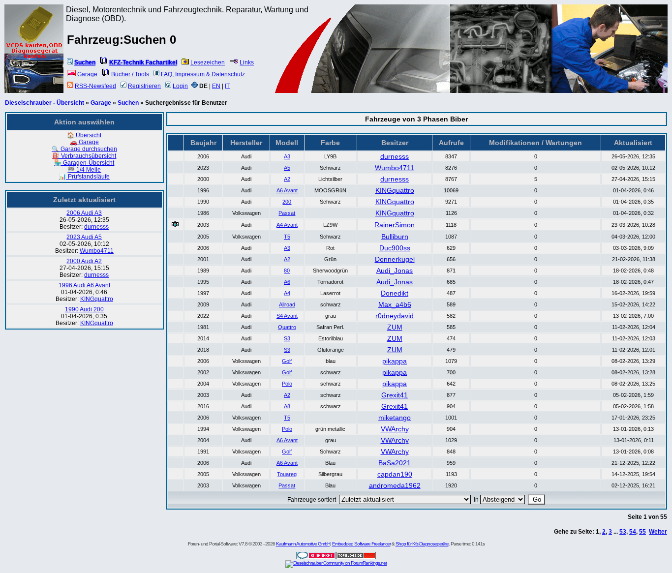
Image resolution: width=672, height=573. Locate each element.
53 (622, 531)
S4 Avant (287, 316)
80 (287, 270)
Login (180, 86)
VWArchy (395, 429)
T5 (287, 237)
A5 (287, 168)
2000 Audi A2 (84, 261)
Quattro (287, 327)
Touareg (287, 474)
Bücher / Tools (130, 74)
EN (216, 86)
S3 (287, 338)
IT (227, 86)
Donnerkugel (395, 259)
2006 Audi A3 (84, 213)
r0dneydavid (394, 316)
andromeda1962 (395, 485)
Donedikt (394, 293)
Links (247, 62)
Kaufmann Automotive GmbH (303, 543)
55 (642, 531)
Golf (287, 361)
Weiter (658, 531)
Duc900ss (394, 248)
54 (632, 531)
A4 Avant (287, 225)
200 (286, 202)
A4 (287, 293)
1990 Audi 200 (84, 309)
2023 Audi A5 (84, 237)
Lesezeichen (207, 62)
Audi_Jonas (394, 270)
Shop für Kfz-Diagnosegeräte (422, 543)
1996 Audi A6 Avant (84, 285)
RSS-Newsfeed (95, 86)
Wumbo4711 (97, 250)
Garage (87, 74)
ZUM (394, 327)
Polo (287, 384)
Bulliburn (394, 237)
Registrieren (144, 86)
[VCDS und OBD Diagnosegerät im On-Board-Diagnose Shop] (34, 61)
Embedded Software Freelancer (361, 543)
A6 (287, 282)
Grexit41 (394, 395)
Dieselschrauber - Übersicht (44, 102)
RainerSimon (394, 225)
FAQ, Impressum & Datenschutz (203, 74)
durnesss (96, 226)
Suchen (128, 102)
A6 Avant (287, 190)
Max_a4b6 (394, 304)
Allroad (287, 304)
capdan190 (394, 474)
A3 (287, 156)
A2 (287, 179)
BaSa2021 (394, 463)
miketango (394, 418)
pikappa (394, 361)
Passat (286, 213)
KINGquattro (96, 299)
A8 (287, 406)
